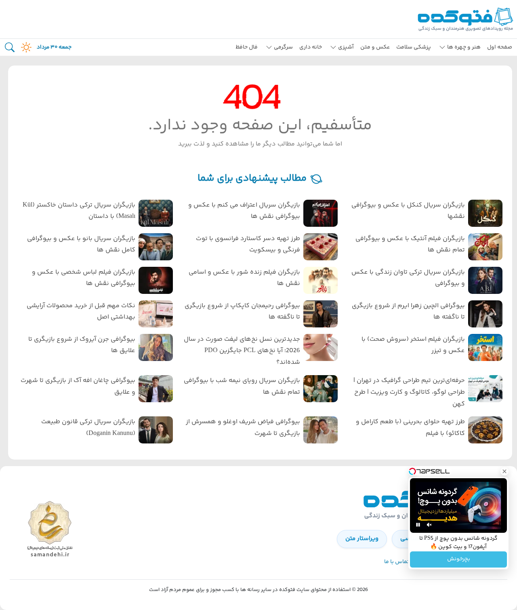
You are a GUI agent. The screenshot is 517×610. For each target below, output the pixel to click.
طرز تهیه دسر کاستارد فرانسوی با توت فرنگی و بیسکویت (248, 244)
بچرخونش (458, 559)
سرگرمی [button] (283, 47)
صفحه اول (499, 47)
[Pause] (418, 525)
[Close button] (504, 471)
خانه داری (310, 47)
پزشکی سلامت (413, 47)
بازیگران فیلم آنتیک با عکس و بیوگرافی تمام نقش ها (410, 244)
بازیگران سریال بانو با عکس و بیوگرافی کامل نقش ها (81, 244)
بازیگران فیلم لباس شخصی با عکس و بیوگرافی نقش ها (83, 278)
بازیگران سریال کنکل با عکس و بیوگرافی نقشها (408, 211)
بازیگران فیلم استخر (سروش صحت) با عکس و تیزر (413, 345)
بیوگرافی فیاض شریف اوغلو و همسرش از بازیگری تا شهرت (243, 428)
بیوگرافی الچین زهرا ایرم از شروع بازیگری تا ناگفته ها (408, 312)
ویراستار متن (361, 538)
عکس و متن (375, 47)
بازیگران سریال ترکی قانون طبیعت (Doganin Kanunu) (88, 428)
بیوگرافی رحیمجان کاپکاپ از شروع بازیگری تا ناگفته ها (242, 312)
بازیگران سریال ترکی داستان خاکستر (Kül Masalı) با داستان (79, 211)
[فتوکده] (466, 19)
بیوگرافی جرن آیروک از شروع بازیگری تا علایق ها (81, 345)
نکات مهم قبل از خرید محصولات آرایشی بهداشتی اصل (81, 312)
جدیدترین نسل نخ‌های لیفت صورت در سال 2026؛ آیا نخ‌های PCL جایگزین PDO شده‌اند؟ (242, 351)
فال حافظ (246, 47)
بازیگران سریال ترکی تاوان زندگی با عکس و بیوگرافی (408, 278)
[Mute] (429, 525)
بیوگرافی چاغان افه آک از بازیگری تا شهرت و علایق (78, 386)
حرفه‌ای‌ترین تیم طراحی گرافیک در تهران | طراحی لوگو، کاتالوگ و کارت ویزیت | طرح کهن (409, 392)
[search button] (10, 47)
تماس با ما (396, 561)
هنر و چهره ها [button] (464, 47)
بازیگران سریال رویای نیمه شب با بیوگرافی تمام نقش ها (242, 386)
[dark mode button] (25, 47)
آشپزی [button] (346, 47)
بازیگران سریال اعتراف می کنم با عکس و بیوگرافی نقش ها (244, 211)
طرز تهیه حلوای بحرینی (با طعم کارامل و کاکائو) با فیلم (410, 428)
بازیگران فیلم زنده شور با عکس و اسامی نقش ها (244, 278)
